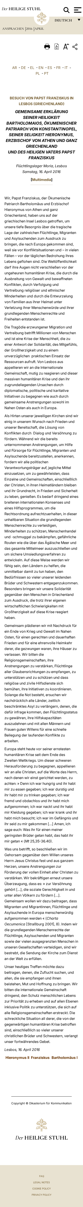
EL (32, 67)
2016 (29, 29)
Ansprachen (13, 29)
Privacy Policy (41, 1194)
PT (46, 73)
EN (41, 67)
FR (58, 67)
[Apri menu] (77, 10)
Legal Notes (41, 1182)
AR (14, 67)
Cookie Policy (41, 1188)
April (39, 29)
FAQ (41, 1176)
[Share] (75, 47)
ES (50, 67)
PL (38, 73)
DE (23, 67)
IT (66, 67)
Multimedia (41, 179)
